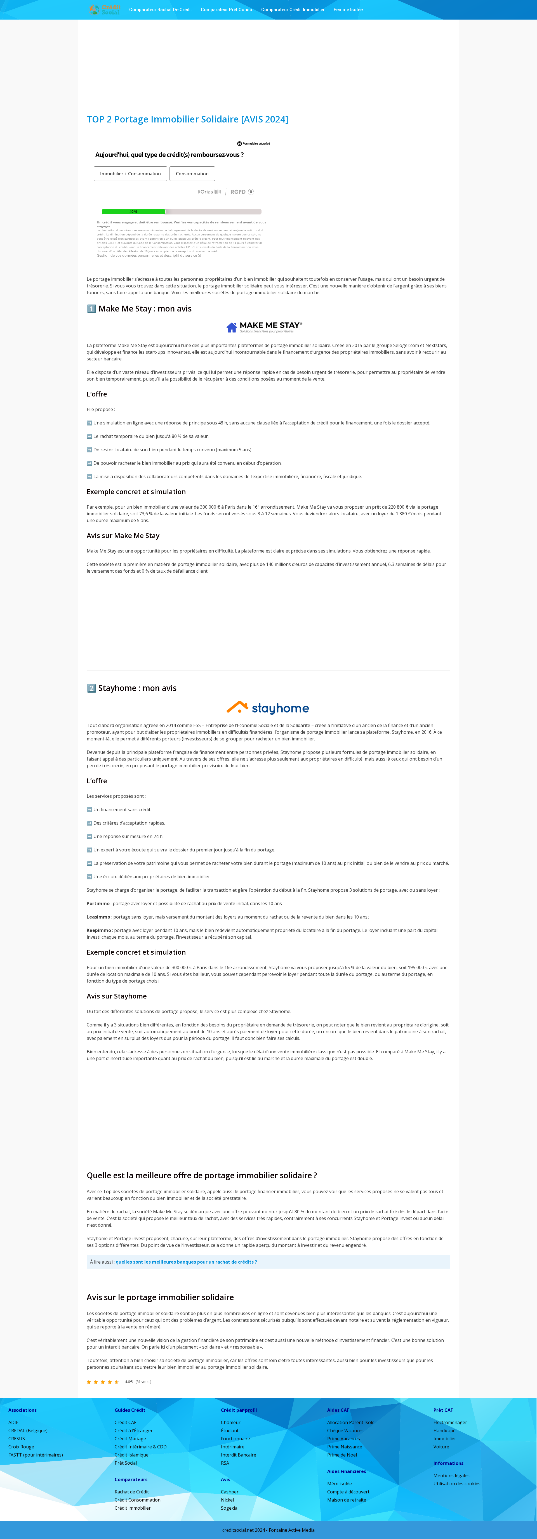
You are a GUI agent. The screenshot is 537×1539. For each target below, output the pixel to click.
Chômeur (231, 1422)
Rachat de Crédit (132, 1492)
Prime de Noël (342, 1455)
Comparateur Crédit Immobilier (293, 9)
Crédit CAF (125, 1422)
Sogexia (229, 1508)
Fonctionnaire (235, 1439)
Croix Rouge (21, 1447)
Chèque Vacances (345, 1430)
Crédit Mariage (130, 1439)
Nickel (227, 1500)
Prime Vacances (343, 1439)
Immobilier (445, 1439)
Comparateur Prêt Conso (226, 9)
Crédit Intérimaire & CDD (141, 1447)
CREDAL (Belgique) (28, 1430)
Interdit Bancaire (238, 1455)
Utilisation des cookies (457, 1484)
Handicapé (445, 1430)
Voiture (441, 1447)
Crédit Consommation (138, 1500)
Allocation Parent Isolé (351, 1422)
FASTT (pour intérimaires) (35, 1455)
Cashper (230, 1492)
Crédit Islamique (132, 1455)
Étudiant (230, 1430)
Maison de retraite (346, 1500)
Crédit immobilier (133, 1508)
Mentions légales (452, 1475)
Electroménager (450, 1422)
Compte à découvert (348, 1492)
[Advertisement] (268, 66)
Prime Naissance (344, 1447)
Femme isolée (348, 9)
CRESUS (16, 1439)
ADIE (13, 1422)
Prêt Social (126, 1463)
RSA (225, 1463)
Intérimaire (232, 1447)
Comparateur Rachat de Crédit (160, 9)
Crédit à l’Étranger (134, 1430)
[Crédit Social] (104, 10)
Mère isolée (339, 1484)
